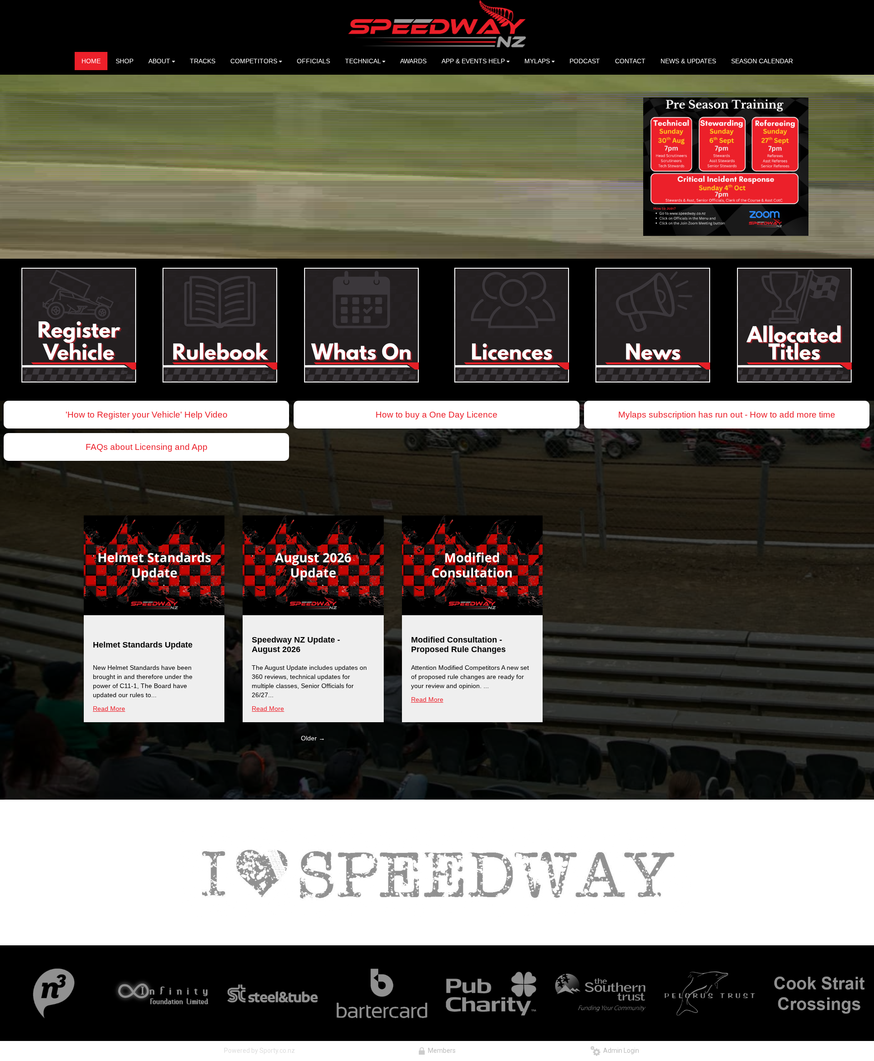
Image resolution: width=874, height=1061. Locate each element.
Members (440, 1050)
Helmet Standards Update (143, 644)
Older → (313, 738)
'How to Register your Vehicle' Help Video (147, 414)
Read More (109, 708)
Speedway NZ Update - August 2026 (296, 644)
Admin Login (619, 1050)
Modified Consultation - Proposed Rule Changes (458, 644)
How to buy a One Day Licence (437, 414)
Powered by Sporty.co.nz (259, 1050)
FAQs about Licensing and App (147, 447)
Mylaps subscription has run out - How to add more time (726, 414)
